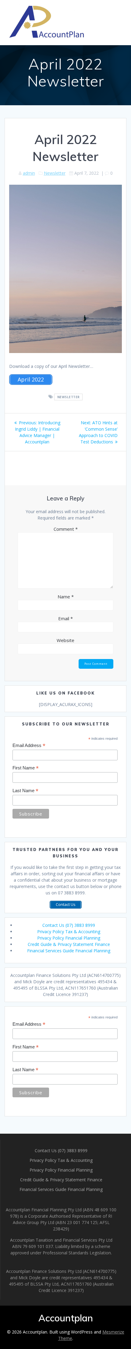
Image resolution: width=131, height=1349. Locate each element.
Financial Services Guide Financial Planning (68, 951)
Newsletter (55, 173)
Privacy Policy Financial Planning (68, 938)
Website (65, 640)
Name (66, 597)
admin (29, 173)
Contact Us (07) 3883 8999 (68, 925)
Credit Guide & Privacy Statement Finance (69, 944)
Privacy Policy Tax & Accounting (68, 931)
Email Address (28, 745)
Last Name (25, 791)
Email (65, 618)
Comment (66, 529)
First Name (25, 768)
